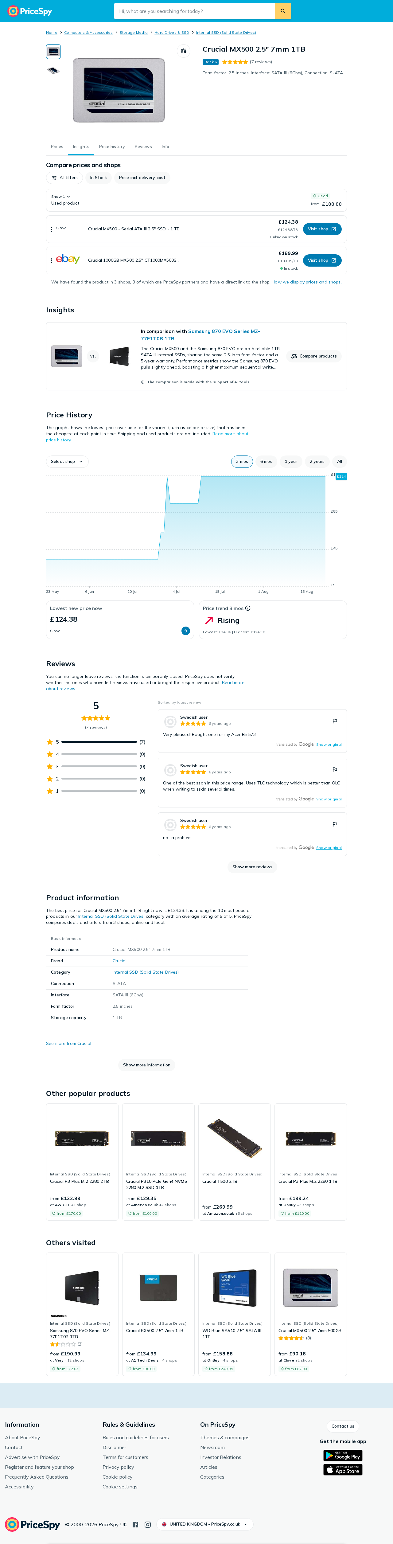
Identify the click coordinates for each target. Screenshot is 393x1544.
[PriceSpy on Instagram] (147, 1524)
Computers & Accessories (88, 32)
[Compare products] (183, 51)
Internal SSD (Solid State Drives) (226, 32)
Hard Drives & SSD (171, 32)
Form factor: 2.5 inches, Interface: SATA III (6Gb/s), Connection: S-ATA (273, 73)
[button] (64, 178)
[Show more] (51, 229)
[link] (196, 356)
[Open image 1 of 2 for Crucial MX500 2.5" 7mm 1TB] (119, 90)
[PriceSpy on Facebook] (135, 1524)
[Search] (283, 11)
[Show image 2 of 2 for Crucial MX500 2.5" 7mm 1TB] (53, 70)
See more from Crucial (68, 1043)
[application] (196, 534)
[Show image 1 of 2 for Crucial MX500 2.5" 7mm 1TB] (53, 51)
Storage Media (134, 32)
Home (51, 32)
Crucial (119, 961)
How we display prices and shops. (306, 282)
